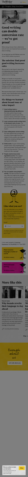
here (10, 473)
